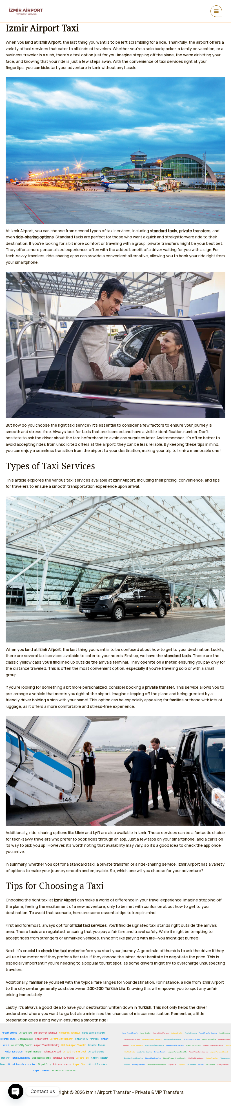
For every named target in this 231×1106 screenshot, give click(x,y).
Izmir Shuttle (145, 1033)
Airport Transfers (97, 1064)
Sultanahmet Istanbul (45, 1032)
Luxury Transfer (222, 1064)
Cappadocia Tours (41, 1057)
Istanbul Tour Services (63, 1070)
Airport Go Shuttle (209, 1039)
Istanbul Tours (7, 1038)
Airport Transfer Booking (46, 1045)
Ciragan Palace (25, 1038)
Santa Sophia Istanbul (93, 1032)
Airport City (44, 1064)
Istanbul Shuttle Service (172, 1039)
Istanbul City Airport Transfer (213, 1045)
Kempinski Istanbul (69, 1032)
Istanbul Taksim (96, 1045)
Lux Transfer (191, 1064)
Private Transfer (160, 1052)
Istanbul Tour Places (63, 1057)
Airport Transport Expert (219, 1052)
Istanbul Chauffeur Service (154, 1045)
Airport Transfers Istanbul (21, 1064)
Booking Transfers (138, 1064)
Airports (182, 1064)
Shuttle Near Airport (195, 1058)
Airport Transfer (33, 1051)
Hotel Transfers (137, 1045)
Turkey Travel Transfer (132, 1039)
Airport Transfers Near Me (198, 1052)
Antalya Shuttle (177, 1033)
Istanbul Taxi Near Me (144, 1052)
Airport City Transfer (61, 1038)
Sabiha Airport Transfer (73, 1045)
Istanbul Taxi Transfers (153, 1058)
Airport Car (172, 1064)
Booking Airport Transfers (133, 1058)
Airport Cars (41, 1038)
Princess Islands (62, 1064)
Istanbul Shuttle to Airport (157, 1064)
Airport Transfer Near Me (177, 1052)
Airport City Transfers (87, 1038)
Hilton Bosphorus (14, 1051)
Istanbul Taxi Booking (193, 1045)
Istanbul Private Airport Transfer (174, 1058)
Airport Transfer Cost (74, 1051)
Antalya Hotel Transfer (161, 1033)
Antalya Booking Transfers (151, 1039)
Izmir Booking (224, 1033)
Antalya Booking (191, 1033)
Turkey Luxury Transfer (191, 1039)
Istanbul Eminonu (21, 1057)
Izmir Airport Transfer (130, 1033)
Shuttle (201, 1064)
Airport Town (79, 1064)
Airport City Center (21, 1045)
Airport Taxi (25, 1032)
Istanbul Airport (52, 1051)
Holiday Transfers (212, 1058)
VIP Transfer (210, 1064)
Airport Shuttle (9, 1032)
